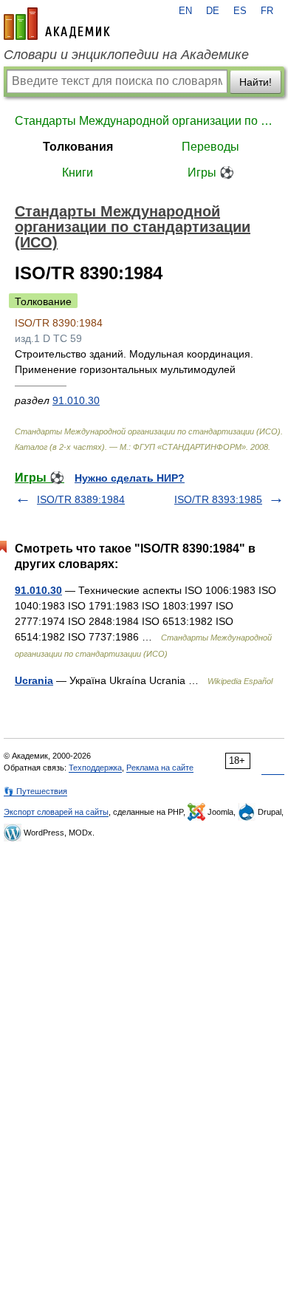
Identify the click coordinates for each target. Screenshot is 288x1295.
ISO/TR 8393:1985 (218, 499)
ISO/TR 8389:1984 (81, 499)
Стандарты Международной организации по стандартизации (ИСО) (144, 121)
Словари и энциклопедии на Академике (126, 54)
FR (267, 11)
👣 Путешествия (35, 791)
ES (240, 11)
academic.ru (57, 23)
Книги (77, 172)
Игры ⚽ (211, 172)
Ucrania (34, 680)
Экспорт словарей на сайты (56, 811)
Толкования (78, 146)
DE (212, 11)
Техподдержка (95, 767)
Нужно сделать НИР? (130, 478)
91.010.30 (76, 400)
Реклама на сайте (159, 767)
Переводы (210, 146)
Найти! (255, 82)
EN (185, 11)
